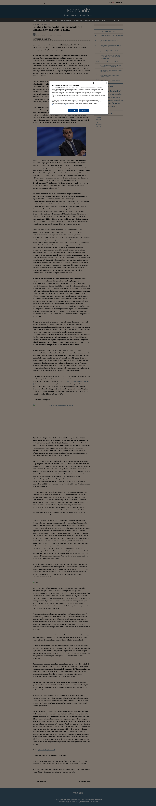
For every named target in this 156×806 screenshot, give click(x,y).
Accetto (84, 110)
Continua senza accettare (100, 83)
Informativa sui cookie (69, 96)
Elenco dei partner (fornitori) (59, 104)
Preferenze (72, 110)
